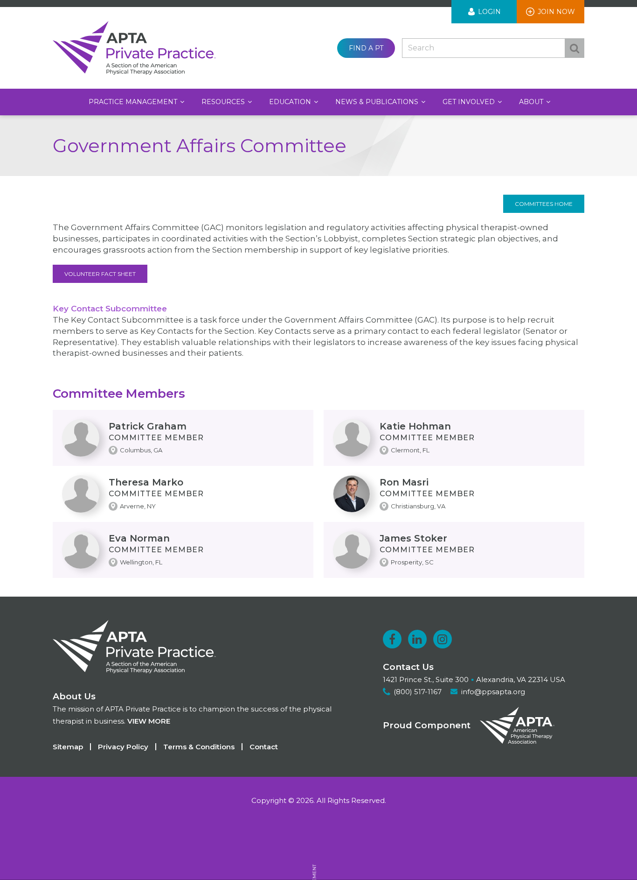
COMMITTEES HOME (544, 203)
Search (574, 48)
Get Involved (470, 102)
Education (291, 102)
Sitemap (68, 746)
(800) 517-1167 (418, 691)
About (532, 102)
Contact (263, 746)
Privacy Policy (123, 746)
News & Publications (377, 102)
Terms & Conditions (199, 746)
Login (489, 11)
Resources (224, 102)
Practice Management (134, 102)
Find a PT (366, 48)
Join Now (556, 11)
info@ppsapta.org (493, 691)
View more (148, 721)
